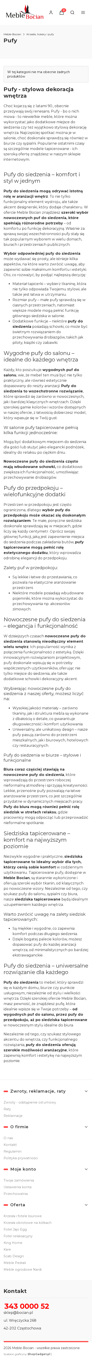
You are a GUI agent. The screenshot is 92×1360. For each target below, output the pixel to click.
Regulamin (12, 1151)
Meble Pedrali (15, 1263)
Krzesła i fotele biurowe (23, 1216)
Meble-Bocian (12, 34)
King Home (13, 1243)
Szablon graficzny (27, 1354)
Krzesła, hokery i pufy (40, 34)
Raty (7, 1109)
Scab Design (14, 1256)
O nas (8, 1138)
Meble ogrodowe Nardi (23, 1270)
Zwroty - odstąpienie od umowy (30, 1102)
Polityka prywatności (21, 1158)
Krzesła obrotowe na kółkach (28, 1223)
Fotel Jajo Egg (15, 1229)
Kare (7, 1249)
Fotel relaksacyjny (18, 1236)
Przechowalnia (16, 1194)
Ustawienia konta (17, 1187)
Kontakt (10, 1145)
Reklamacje (13, 1116)
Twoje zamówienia (19, 1180)
